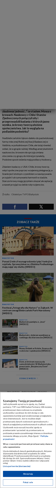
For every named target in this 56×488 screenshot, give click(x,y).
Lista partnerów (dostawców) (16, 466)
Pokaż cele (28, 482)
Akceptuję (28, 474)
